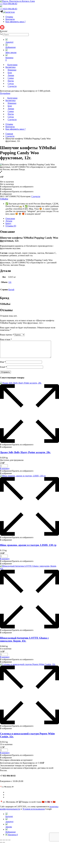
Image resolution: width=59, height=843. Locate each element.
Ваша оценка (7, 334)
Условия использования (34, 809)
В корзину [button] (5, 468)
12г (10, 282)
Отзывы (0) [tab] (10, 226)
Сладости (9, 136)
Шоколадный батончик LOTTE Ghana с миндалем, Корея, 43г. (24, 639)
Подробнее (5, 93)
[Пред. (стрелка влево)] (1, 842)
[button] (16, 186)
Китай (11, 289)
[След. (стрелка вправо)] (4, 842)
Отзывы (9, 17)
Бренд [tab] (8, 223)
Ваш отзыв (6, 339)
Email (3, 367)
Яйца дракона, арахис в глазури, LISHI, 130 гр (28, 545)
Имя (3, 362)
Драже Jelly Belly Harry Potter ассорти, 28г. (25, 452)
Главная (9, 134)
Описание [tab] (10, 218)
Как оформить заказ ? (15, 21)
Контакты (10, 19)
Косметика (10, 67)
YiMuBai (4, 199)
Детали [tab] (8, 221)
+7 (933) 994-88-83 (8, 3)
